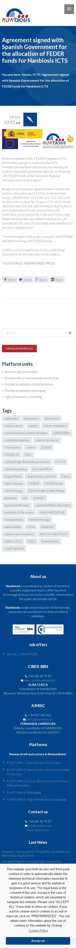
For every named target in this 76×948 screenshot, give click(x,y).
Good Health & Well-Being (46, 490)
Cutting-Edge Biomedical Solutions (27, 462)
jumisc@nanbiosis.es (39, 719)
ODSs (31, 527)
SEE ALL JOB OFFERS (22, 654)
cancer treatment (55, 425)
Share (12, 279)
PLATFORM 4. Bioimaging (24, 792)
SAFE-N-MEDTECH (53, 534)
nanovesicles (12, 527)
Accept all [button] (38, 940)
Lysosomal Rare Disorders (52, 505)
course (30, 447)
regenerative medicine (19, 534)
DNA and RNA (42, 469)
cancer (33, 425)
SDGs (31, 541)
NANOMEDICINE (52, 512)
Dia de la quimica (15, 469)
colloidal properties (17, 440)
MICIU (50, 263)
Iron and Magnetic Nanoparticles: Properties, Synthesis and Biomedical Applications (32, 863)
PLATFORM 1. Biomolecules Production (33, 762)
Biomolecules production (20, 372)
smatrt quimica (14, 548)
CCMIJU (17, 263)
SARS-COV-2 (13, 541)
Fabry (66, 476)
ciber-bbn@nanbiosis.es (39, 680)
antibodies (11, 418)
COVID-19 (11, 454)
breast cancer (13, 425)
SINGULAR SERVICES (19, 348)
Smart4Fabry (50, 541)
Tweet (27, 279)
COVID (46, 447)
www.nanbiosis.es (38, 830)
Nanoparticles (13, 519)
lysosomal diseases (16, 505)
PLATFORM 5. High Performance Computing (36, 799)
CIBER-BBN (61, 433)
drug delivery (12, 476)
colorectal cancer (47, 440)
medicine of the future (19, 512)
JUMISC (38, 498)
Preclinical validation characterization (28, 384)
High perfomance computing (23, 397)
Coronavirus (12, 447)
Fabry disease (13, 483)
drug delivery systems (41, 476)
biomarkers (31, 418)
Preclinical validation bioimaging (24, 390)
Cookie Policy (38, 930)
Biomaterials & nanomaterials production (31, 378)
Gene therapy (13, 490)
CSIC (28, 454)
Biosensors (52, 418)
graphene (10, 498)
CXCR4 (60, 462)
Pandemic (47, 527)
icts (24, 498)
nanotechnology (39, 519)
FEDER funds (34, 263)
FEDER (34, 483)
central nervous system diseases (25, 433)
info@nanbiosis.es (39, 825)
